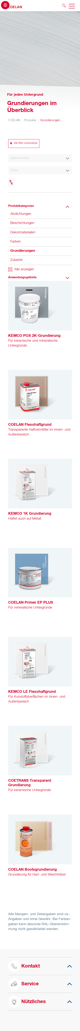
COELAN (14, 120)
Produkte (30, 120)
